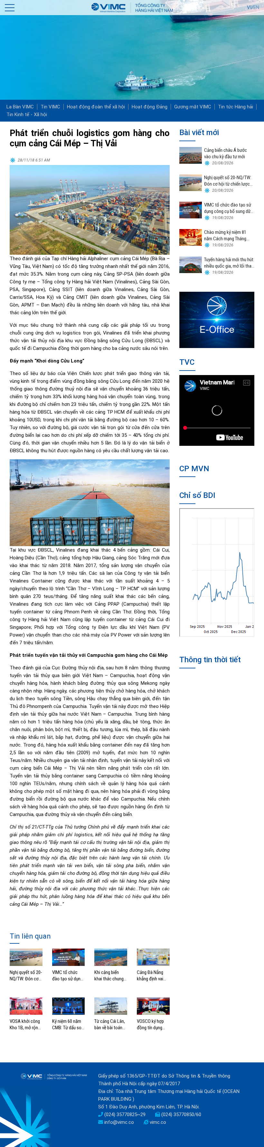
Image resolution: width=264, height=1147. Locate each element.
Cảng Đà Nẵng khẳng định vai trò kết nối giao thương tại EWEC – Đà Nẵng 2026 (152, 975)
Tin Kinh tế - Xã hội (26, 114)
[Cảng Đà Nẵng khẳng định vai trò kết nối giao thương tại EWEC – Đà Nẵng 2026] (153, 957)
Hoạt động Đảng (149, 107)
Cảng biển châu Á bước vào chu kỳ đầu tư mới (225, 153)
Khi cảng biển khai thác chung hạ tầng (109, 975)
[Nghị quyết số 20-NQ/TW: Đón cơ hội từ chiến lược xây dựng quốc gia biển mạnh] (26, 957)
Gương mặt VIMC (192, 107)
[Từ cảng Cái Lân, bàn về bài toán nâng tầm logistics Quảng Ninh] (110, 1006)
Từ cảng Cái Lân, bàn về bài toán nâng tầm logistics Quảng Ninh (109, 1024)
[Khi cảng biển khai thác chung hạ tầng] (110, 957)
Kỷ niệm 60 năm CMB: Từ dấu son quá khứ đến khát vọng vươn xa (68, 1024)
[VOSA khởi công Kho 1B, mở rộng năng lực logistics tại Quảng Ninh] (26, 1006)
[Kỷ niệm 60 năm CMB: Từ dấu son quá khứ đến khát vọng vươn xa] (68, 1006)
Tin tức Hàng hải (235, 107)
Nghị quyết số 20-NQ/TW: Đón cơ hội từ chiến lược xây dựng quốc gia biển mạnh (26, 975)
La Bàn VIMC (20, 107)
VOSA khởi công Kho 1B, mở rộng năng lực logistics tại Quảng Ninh (25, 1024)
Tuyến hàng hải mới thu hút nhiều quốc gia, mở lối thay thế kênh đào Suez (228, 263)
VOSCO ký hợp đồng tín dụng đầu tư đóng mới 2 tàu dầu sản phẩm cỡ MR (152, 1024)
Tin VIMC (50, 107)
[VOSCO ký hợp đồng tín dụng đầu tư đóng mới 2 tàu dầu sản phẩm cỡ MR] (153, 1006)
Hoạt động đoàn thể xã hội (96, 107)
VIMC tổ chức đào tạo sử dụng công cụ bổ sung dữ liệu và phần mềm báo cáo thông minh (67, 975)
